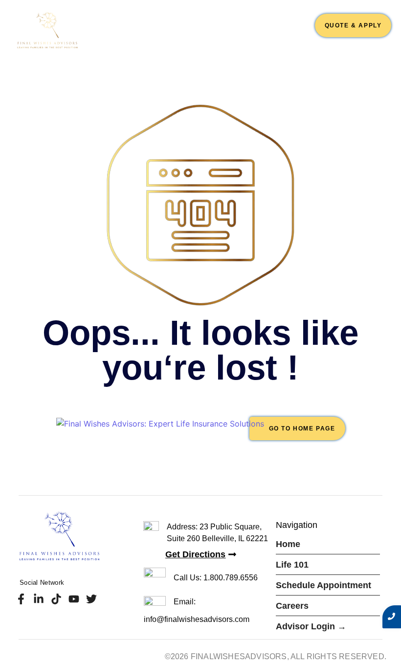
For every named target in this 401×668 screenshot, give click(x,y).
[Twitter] (91, 599)
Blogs (296, 37)
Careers (288, 22)
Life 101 (149, 22)
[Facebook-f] (20, 599)
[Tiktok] (56, 599)
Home (114, 22)
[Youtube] (74, 599)
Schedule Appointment (218, 22)
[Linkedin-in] (38, 599)
